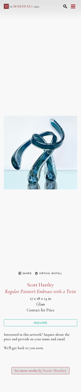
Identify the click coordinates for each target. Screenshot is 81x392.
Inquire (40, 322)
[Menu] (73, 6)
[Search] (65, 6)
